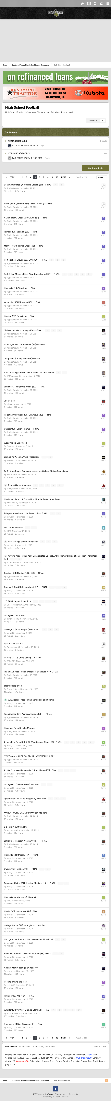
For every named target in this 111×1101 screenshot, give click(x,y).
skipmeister (10, 1054)
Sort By (101, 177)
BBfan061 (11, 661)
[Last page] (70, 177)
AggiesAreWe (13, 188)
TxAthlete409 (13, 619)
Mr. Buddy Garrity (15, 562)
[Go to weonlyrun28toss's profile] (103, 615)
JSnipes (45, 1061)
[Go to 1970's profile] (103, 827)
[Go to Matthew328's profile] (103, 587)
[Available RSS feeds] (106, 1080)
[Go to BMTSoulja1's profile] (103, 1010)
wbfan (9, 404)
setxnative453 (13, 830)
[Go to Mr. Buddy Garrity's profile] (103, 387)
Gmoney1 (97, 1058)
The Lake (75, 1061)
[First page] (6, 177)
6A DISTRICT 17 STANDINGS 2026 (27, 158)
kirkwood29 (12, 502)
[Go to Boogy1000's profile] (103, 330)
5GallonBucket (32, 1058)
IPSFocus (49, 1094)
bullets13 (11, 985)
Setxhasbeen (68, 1054)
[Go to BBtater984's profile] (103, 644)
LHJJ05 (50, 1054)
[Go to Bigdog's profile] (9, 158)
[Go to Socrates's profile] (103, 1024)
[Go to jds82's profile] (103, 316)
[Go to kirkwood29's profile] (103, 499)
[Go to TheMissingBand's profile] (103, 485)
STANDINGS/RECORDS (19, 153)
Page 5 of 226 (82, 177)
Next (63, 177)
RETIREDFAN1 (46, 1058)
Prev (12, 177)
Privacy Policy (60, 1094)
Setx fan (10, 446)
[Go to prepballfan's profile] (103, 345)
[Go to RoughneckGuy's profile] (103, 742)
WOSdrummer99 (14, 376)
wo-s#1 (10, 545)
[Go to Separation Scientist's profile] (103, 911)
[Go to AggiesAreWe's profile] (103, 573)
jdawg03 (10, 517)
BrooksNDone (13, 689)
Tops (52, 1061)
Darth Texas (98, 1061)
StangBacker (12, 488)
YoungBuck (10, 1058)
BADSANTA (12, 460)
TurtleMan (80, 1054)
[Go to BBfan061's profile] (103, 728)
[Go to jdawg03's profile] (104, 700)
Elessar (58, 1054)
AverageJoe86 (13, 647)
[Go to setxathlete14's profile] (104, 686)
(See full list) (100, 1046)
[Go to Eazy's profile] (103, 288)
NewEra (41, 1054)
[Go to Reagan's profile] (103, 415)
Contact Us (73, 1094)
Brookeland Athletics (26, 1054)
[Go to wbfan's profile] (103, 401)
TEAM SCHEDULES (17, 141)
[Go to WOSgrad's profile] (9, 145)
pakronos (11, 971)
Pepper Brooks (63, 1061)
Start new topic (95, 168)
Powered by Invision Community (55, 1097)
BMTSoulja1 (12, 474)
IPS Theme (37, 1094)
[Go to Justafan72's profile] (104, 714)
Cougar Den (86, 1061)
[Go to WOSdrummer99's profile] (103, 373)
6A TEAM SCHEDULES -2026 (25, 145)
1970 (9, 531)
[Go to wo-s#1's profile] (103, 542)
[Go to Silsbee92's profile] (103, 869)
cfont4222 (10, 1061)
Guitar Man (35, 1061)
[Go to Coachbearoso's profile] (103, 218)
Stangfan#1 (12, 731)
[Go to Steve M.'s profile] (103, 982)
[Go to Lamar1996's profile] (103, 528)
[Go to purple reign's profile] (103, 925)
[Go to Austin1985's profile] (103, 185)
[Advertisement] (55, 40)
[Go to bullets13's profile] (103, 855)
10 (57, 177)
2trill (95, 1054)
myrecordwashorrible (65, 1058)
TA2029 (20, 1058)
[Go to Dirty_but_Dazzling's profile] (103, 630)
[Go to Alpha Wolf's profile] (103, 471)
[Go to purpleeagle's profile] (103, 302)
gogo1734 (10, 1064)
